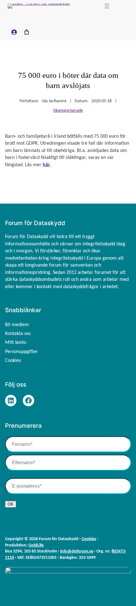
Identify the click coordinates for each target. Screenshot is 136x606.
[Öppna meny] (107, 6)
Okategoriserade (68, 110)
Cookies (89, 539)
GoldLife (36, 545)
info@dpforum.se (76, 551)
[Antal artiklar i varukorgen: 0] (26, 32)
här (46, 164)
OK (11, 504)
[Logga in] (14, 32)
